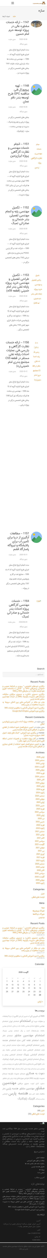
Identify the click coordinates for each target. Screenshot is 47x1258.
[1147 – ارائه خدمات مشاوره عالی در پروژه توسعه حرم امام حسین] (36, 23)
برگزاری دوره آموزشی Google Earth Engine (28, 711)
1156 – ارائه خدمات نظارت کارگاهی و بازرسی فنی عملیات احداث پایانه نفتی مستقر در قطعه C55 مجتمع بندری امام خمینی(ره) (17, 354)
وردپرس (41, 917)
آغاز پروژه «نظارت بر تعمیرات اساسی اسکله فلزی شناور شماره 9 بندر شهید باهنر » (23, 740)
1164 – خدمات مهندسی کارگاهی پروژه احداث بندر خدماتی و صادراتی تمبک (18, 609)
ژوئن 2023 (40, 802)
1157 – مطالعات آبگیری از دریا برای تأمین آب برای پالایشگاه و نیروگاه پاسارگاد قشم (18, 541)
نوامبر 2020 (40, 867)
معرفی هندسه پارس (37, 1166)
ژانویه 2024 (40, 792)
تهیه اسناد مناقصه (8, 1068)
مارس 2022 (40, 821)
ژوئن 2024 (40, 786)
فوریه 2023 (40, 809)
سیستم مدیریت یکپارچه (16, 1073)
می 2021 (41, 850)
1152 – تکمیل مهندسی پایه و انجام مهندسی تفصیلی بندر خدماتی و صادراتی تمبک (17, 215)
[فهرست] (12, 3)
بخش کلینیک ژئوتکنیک (10, 1059)
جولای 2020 (40, 880)
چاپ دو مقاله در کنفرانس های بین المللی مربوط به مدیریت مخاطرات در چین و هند (23, 703)
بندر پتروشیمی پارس (8, 1064)
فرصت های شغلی (38, 897)
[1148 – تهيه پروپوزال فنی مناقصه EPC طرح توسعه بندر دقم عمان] (36, 89)
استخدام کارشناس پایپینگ (34, 1054)
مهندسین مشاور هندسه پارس (20, 1089)
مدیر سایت (12, 39)
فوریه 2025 (40, 773)
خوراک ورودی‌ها (38, 910)
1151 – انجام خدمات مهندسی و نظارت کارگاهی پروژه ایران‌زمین (18, 150)
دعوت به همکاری (35, 1073)
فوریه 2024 (40, 789)
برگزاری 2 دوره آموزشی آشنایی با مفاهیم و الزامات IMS (24, 708)
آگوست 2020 (39, 876)
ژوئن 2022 (40, 815)
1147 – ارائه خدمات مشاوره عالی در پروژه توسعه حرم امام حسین (17, 28)
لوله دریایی (13, 1078)
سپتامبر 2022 (39, 812)
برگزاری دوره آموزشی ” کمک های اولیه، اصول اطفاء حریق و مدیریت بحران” (23, 734)
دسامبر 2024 (39, 776)
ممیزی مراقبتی (23, 1083)
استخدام (25, 1021)
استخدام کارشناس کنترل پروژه (29, 1059)
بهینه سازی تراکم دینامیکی (22, 1069)
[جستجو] (5, 3)
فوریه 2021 (40, 857)
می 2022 (41, 818)
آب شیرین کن (35, 1016)
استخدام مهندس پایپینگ (11, 1031)
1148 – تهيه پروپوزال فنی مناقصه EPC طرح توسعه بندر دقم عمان (18, 93)
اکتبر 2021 (40, 838)
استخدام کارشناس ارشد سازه (28, 1045)
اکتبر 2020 (40, 870)
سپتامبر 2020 (39, 873)
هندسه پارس (18, 1093)
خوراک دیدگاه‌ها (38, 914)
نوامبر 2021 (40, 834)
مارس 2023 (40, 805)
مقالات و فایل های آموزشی (35, 1160)
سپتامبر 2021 (39, 841)
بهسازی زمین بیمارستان (37, 1069)
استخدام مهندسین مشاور (29, 1035)
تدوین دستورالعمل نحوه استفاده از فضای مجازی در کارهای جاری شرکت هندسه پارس (23, 728)
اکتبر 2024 (40, 779)
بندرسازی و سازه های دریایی (24, 1064)
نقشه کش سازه (34, 1094)
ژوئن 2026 (40, 757)
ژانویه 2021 (40, 860)
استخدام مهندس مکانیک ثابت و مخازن (23, 1026)
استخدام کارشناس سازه (31, 1050)
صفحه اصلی (40, 1157)
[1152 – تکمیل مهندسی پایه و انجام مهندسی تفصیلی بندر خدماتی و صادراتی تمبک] (36, 211)
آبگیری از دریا (13, 1016)
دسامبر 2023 (39, 796)
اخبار (42, 893)
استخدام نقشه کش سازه (28, 1040)
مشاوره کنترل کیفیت (37, 1084)
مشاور (5, 1078)
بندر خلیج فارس (39, 1064)
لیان (8, 1078)
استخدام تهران (14, 1021)
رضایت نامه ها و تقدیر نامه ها (34, 1163)
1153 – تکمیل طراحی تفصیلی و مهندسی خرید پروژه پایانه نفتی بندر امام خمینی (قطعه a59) (17, 283)
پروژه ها (41, 1169)
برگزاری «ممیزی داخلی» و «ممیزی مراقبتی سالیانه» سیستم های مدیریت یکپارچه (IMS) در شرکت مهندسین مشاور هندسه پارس (23, 697)
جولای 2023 (40, 799)
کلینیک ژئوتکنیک (26, 1099)
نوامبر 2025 (40, 763)
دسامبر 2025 (39, 760)
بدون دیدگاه (23, 44)
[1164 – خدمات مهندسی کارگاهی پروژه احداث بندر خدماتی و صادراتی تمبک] (36, 603)
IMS (42, 1016)
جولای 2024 (40, 783)
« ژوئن (40, 1001)
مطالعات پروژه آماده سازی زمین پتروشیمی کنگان (23, 723)
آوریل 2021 (40, 854)
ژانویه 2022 (40, 828)
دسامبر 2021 (39, 831)
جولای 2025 (40, 770)
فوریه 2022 (40, 825)
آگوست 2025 (39, 766)
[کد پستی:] (42, 1237)
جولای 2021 (40, 847)
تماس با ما (41, 1172)
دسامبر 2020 (39, 864)
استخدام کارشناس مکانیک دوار (12, 1050)
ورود (42, 907)
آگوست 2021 (39, 844)
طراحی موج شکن (23, 1078)
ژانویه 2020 (40, 883)
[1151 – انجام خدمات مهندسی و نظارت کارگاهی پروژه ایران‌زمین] (36, 156)
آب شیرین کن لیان (24, 1016)
